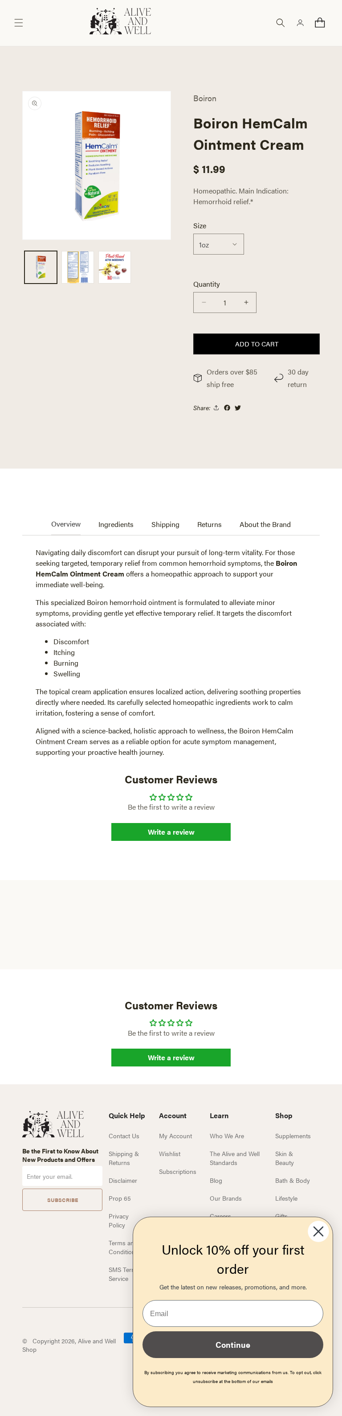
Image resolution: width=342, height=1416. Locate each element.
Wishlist (169, 1153)
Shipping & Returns (124, 1158)
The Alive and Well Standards (235, 1158)
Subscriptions (177, 1171)
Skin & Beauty (284, 1158)
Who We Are (227, 1135)
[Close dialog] (318, 1231)
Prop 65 (120, 1198)
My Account (175, 1135)
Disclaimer (123, 1180)
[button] (18, 23)
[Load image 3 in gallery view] (114, 267)
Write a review (171, 832)
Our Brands (226, 1198)
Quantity (206, 284)
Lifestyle (286, 1198)
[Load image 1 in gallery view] (40, 267)
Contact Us (124, 1135)
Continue (233, 1344)
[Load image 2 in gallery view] (77, 267)
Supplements (293, 1135)
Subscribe (62, 1200)
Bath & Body (292, 1180)
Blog (216, 1180)
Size (199, 225)
